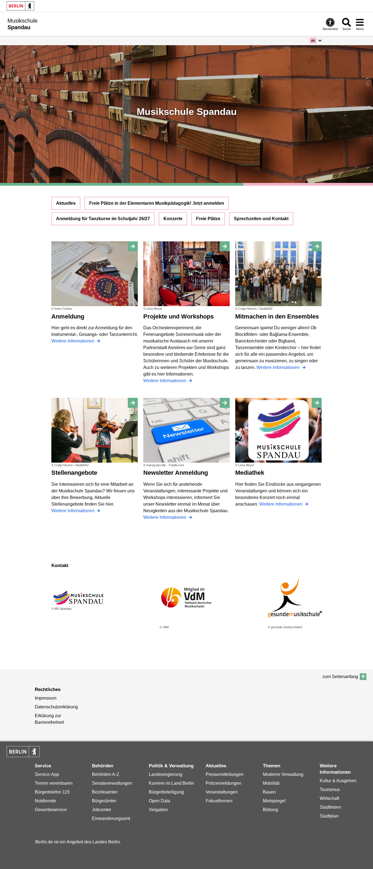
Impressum (45, 698)
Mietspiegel (274, 800)
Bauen (269, 792)
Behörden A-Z (105, 774)
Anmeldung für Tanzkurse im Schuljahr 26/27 (103, 218)
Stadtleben (330, 807)
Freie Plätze (208, 218)
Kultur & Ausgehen (338, 780)
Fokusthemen (219, 800)
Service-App (47, 774)
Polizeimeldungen (223, 783)
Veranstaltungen (222, 792)
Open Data (159, 800)
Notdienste (45, 800)
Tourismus (330, 789)
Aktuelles (66, 203)
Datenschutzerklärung (56, 707)
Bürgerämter (104, 800)
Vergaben (158, 809)
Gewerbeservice (51, 809)
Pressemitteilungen (225, 774)
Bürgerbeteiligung (166, 792)
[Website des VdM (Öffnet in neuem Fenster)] (187, 598)
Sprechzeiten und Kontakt (261, 218)
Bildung (270, 809)
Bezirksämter (105, 792)
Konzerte (172, 218)
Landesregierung (165, 774)
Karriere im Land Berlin (171, 783)
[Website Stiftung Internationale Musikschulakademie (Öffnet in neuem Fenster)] (295, 598)
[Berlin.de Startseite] (20, 5)
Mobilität (271, 783)
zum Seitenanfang (340, 676)
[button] (316, 40)
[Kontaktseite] (78, 597)
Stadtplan (329, 816)
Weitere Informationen (73, 341)
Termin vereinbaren (54, 783)
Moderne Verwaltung (283, 774)
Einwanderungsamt (111, 818)
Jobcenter (101, 809)
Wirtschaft (329, 798)
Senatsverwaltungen (112, 783)
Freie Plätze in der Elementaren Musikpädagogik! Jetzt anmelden (156, 203)
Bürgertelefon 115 (52, 792)
